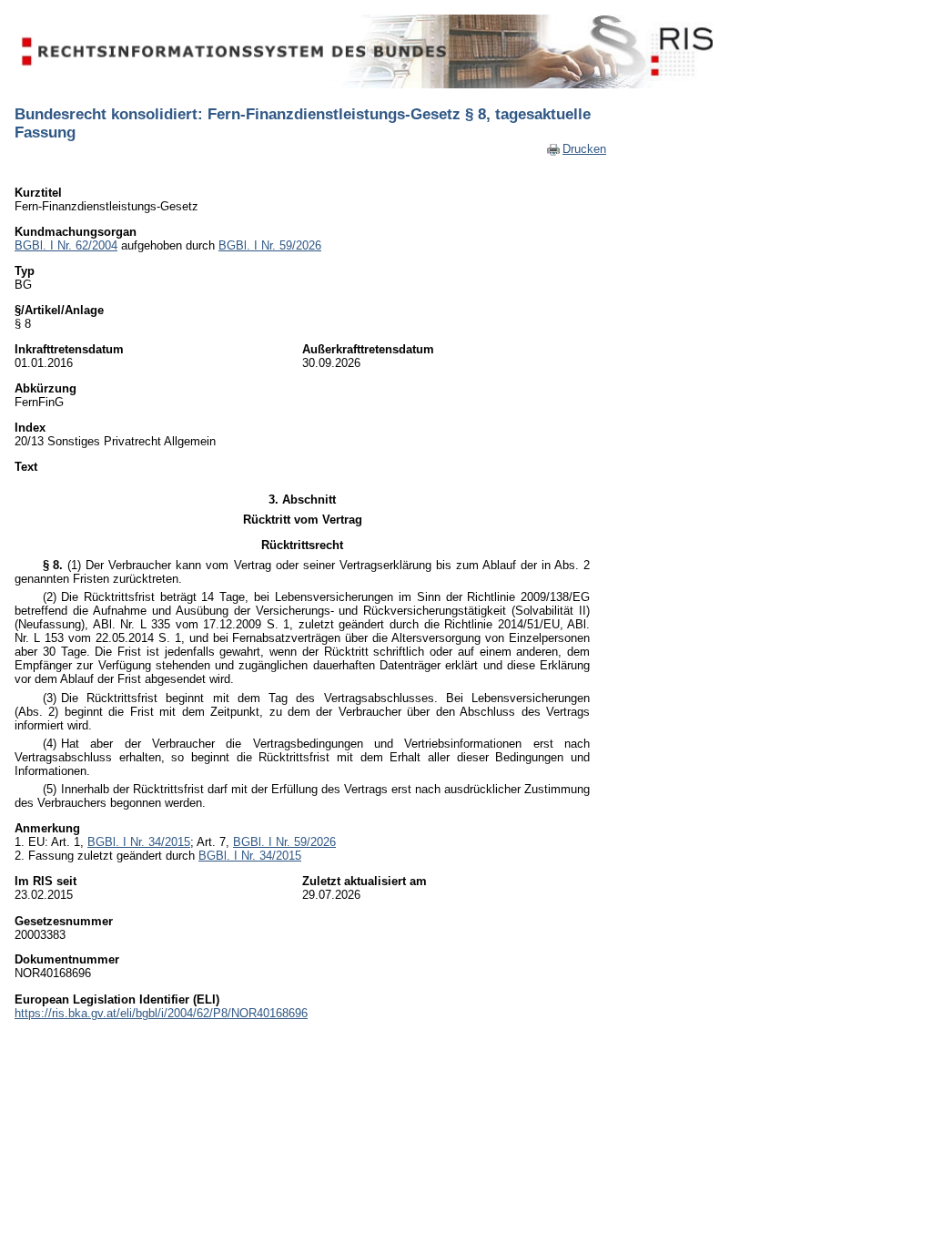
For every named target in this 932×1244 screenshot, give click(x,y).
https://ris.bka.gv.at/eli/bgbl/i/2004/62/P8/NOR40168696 (161, 1013)
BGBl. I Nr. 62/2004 (66, 245)
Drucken (584, 149)
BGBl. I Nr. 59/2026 (269, 245)
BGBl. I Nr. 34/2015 (138, 842)
